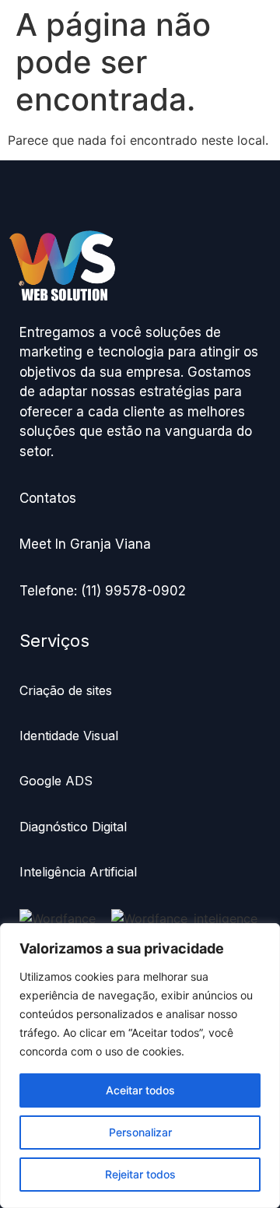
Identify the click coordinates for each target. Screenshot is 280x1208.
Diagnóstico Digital (75, 826)
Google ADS (56, 780)
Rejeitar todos (140, 1174)
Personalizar (140, 1132)
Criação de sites (65, 690)
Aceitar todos (140, 1090)
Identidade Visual (68, 735)
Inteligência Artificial (78, 872)
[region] (140, 1065)
